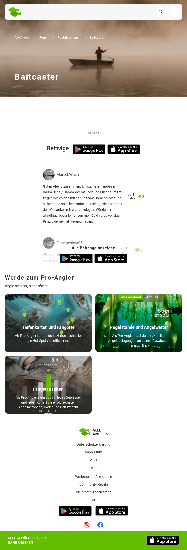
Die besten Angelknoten (93, 492)
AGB (93, 460)
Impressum (93, 452)
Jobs (93, 468)
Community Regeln (93, 484)
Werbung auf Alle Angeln (93, 476)
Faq (93, 500)
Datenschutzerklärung (93, 444)
